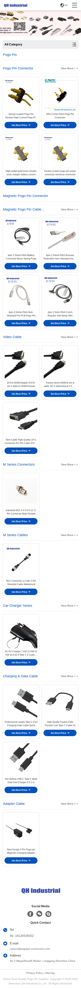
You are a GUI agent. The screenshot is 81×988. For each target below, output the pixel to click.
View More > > (69, 68)
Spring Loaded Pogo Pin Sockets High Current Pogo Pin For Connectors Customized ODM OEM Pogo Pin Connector (21, 116)
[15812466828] (48, 914)
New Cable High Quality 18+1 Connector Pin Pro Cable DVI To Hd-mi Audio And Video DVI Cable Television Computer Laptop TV (21, 441)
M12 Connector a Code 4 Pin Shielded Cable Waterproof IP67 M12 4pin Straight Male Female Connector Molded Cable (21, 583)
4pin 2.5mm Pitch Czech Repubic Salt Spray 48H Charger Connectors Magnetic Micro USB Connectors (60, 314)
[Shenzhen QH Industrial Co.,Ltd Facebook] (30, 914)
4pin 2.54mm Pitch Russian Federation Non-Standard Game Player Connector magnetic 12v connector (60, 257)
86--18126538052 (22, 935)
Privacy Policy (34, 972)
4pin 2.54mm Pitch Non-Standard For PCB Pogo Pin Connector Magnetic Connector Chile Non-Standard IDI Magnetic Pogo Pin (21, 314)
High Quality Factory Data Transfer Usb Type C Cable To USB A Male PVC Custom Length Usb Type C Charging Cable (60, 724)
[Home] (40, 895)
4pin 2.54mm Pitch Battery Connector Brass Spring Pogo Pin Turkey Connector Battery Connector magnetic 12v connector (21, 257)
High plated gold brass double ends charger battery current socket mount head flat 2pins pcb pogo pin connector (21, 173)
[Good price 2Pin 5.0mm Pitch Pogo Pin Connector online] (60, 94)
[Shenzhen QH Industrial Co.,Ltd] (15, 5)
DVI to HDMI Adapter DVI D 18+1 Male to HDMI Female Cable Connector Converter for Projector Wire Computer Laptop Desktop (21, 384)
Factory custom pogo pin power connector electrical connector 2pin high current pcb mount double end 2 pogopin (60, 173)
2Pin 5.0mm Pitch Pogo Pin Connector (60, 116)
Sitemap (50, 972)
